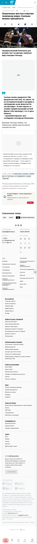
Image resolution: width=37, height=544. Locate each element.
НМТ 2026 (8, 410)
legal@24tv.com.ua (23, 515)
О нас (3, 258)
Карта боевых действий (12, 324)
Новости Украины (10, 303)
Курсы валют (9, 369)
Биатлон (7, 444)
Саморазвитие (9, 412)
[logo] (12, 2)
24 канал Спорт (6, 7)
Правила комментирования (25, 266)
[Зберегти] (32, 24)
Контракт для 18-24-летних (13, 352)
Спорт (14, 7)
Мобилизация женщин (11, 349)
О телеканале (6, 267)
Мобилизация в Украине (13, 342)
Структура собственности (27, 278)
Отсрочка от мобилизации (13, 354)
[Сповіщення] (35, 2)
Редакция (4, 261)
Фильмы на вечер (10, 392)
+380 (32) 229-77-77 (12, 513)
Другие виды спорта (11, 446)
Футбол (7, 439)
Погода (7, 313)
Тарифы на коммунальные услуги (15, 374)
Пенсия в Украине (10, 379)
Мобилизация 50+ (10, 347)
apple (20, 483)
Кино (7, 385)
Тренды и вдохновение (12, 428)
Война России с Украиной (14, 319)
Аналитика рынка (10, 423)
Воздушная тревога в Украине (14, 329)
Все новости (9, 299)
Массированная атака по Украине (15, 331)
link (21, 238)
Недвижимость (10, 421)
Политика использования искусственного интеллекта (9, 284)
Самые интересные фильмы (13, 387)
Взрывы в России (10, 334)
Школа (7, 408)
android (7, 483)
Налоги (7, 376)
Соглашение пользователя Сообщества (27, 262)
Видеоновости (9, 308)
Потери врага (9, 336)
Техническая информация (27, 269)
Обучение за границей (11, 415)
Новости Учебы (10, 403)
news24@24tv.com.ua (8, 231)
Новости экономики (12, 364)
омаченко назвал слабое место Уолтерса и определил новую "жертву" (18, 176)
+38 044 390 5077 (25, 231)
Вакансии (22, 275)
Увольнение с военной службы (14, 344)
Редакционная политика (9, 264)
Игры (21, 287)
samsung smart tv (20, 488)
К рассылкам (11, 472)
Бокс (6, 436)
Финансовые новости (11, 372)
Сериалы (7, 397)
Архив (21, 281)
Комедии (7, 394)
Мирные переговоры (11, 326)
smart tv (7, 488)
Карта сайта (23, 284)
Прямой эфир (9, 306)
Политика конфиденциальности (8, 279)
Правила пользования (8, 276)
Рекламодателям (6, 273)
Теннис (7, 441)
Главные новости (10, 301)
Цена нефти (8, 367)
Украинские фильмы (11, 390)
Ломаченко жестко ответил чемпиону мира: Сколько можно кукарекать (26, 7)
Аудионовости (9, 311)
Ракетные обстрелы (11, 321)
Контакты (22, 272)
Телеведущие (6, 270)
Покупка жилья (9, 426)
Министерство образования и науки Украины (18, 405)
